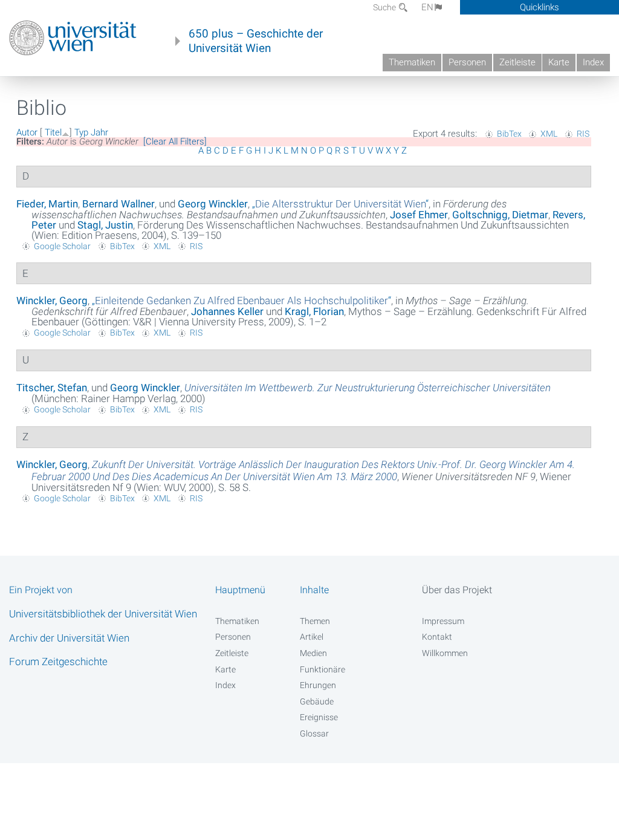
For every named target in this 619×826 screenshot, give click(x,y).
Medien (313, 653)
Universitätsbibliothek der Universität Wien (103, 614)
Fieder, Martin (47, 204)
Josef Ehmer (419, 215)
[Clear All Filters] (175, 141)
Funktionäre (322, 669)
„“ (340, 204)
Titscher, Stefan (51, 388)
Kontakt (437, 637)
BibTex (509, 133)
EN (427, 7)
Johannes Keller (227, 311)
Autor (26, 132)
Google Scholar (62, 246)
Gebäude (317, 701)
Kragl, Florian (314, 311)
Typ (81, 132)
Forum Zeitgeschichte (58, 661)
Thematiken (412, 62)
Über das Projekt (457, 590)
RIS (583, 133)
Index (593, 62)
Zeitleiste (517, 62)
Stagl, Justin (105, 225)
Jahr (99, 132)
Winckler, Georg (52, 300)
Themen (315, 621)
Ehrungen (318, 685)
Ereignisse (319, 717)
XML (548, 133)
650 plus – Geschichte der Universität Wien (256, 41)
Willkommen (445, 653)
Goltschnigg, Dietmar (500, 215)
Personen (467, 62)
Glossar (314, 733)
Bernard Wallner (118, 204)
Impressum (443, 621)
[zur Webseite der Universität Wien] (73, 38)
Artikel (311, 637)
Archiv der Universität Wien (69, 638)
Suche (385, 7)
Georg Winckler (213, 204)
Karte (558, 62)
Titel (53, 132)
